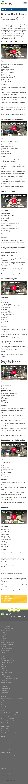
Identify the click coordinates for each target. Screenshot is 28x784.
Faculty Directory (5, 646)
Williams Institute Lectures (7, 741)
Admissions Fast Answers (6, 672)
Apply (2, 664)
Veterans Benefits (5, 680)
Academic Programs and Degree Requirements (11, 698)
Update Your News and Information (9, 757)
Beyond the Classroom (6, 702)
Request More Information (7, 658)
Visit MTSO (3, 668)
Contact (3, 652)
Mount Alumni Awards (6, 759)
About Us (3, 624)
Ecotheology (5, 726)
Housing (3, 674)
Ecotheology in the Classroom (7, 731)
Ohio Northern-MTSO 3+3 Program (9, 718)
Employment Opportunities (7, 644)
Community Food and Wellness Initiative (10, 733)
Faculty (2, 700)
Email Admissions (9, 598)
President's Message (5, 626)
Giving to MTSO (4, 763)
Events (3, 736)
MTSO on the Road (5, 676)
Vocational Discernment (6, 771)
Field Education (4, 710)
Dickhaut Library (4, 706)
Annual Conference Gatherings (8, 755)
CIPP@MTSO (4, 686)
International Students (6, 682)
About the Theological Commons (8, 749)
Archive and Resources (6, 747)
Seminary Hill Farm (5, 729)
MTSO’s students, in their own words (9, 678)
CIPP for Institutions (5, 690)
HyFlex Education (5, 708)
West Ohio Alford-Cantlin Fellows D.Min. (10, 712)
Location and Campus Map (7, 628)
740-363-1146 (17, 618)
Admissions (4, 656)
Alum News (3, 765)
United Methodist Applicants (7, 662)
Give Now (7, 600)
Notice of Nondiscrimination (7, 642)
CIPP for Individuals (5, 688)
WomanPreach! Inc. (5, 650)
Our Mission (3, 632)
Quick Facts (3, 634)
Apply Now (7, 597)
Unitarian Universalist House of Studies (9, 714)
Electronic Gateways (5, 773)
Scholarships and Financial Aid (7, 660)
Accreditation (4, 638)
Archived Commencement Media (8, 761)
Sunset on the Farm (5, 745)
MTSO (6, 3)
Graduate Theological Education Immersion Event (12, 743)
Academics (4, 696)
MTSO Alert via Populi (6, 777)
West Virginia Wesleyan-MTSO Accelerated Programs (13, 721)
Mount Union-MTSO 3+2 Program (9, 716)
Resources (4, 768)
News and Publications (6, 630)
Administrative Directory (6, 648)
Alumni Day (3, 739)
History (2, 636)
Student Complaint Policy (6, 775)
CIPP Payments (4, 692)
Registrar (3, 704)
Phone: (15, 618)
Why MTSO (3, 666)
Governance (3, 640)
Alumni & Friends (6, 752)
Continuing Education (6, 723)
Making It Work (4, 670)
